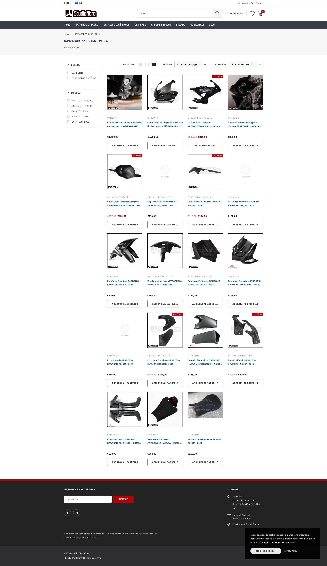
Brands (180, 25)
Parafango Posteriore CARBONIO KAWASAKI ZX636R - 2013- (204, 283)
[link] (124, 94)
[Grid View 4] (154, 64)
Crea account (257, 3)
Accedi (245, 3)
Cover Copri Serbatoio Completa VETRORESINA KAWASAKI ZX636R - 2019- (124, 204)
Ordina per (220, 64)
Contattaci (197, 25)
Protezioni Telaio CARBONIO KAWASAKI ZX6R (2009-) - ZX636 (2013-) (123, 441)
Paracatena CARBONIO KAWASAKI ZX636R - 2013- (205, 204)
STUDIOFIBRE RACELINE (84, 78)
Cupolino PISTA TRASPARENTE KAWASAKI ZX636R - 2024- (162, 204)
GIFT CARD (140, 25)
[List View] (140, 64)
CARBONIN (77, 73)
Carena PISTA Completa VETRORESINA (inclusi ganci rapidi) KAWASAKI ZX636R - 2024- (205, 124)
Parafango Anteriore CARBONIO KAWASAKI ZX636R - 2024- (123, 283)
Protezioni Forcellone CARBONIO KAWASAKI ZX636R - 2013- (163, 362)
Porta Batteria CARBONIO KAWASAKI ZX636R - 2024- (120, 362)
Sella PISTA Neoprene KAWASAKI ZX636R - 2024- (204, 441)
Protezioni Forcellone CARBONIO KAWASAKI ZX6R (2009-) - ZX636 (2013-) (204, 362)
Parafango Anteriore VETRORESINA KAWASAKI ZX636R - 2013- (165, 283)
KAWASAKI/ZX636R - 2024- (87, 34)
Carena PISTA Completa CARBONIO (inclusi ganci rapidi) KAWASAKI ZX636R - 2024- (165, 124)
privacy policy (290, 551)
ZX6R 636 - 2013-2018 (82, 101)
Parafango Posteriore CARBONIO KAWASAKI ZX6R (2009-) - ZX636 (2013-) (244, 283)
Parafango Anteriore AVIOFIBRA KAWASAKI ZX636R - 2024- (243, 204)
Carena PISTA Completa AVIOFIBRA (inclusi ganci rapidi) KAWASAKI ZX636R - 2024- (124, 124)
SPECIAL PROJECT (161, 25)
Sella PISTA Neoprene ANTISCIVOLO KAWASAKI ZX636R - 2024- (164, 441)
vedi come (129, 64)
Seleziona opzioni (205, 145)
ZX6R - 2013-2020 (80, 116)
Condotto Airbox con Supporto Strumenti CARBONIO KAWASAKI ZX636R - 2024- (244, 124)
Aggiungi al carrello (125, 145)
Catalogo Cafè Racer (117, 25)
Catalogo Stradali (86, 25)
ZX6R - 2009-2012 (80, 122)
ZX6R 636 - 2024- (80, 111)
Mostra (167, 64)
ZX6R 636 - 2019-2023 (82, 106)
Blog (212, 25)
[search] (217, 13)
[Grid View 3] (147, 64)
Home (67, 25)
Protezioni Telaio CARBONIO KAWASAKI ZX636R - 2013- (242, 362)
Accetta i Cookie (266, 551)
